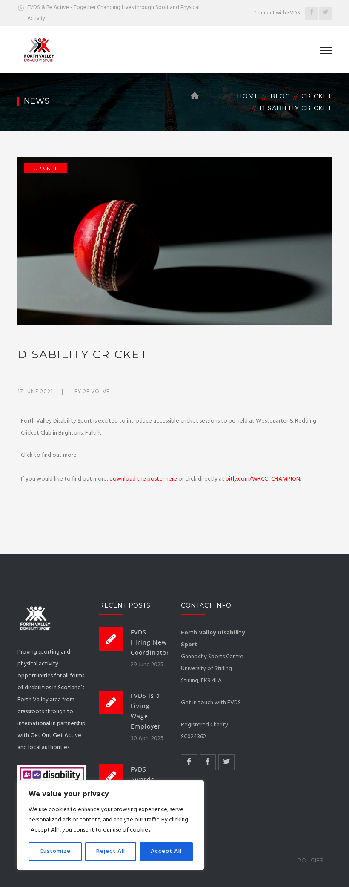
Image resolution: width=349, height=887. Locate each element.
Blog (280, 96)
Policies (310, 860)
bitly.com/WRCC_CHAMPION (263, 479)
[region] (110, 825)
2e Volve (96, 391)
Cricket (316, 96)
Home (248, 96)
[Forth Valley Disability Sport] (36, 50)
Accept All (166, 851)
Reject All (110, 851)
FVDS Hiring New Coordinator (150, 642)
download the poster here (143, 479)
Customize (55, 851)
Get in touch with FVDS (211, 703)
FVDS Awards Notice (142, 779)
